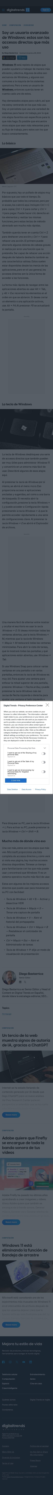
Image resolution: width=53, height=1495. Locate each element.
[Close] (48, 705)
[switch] (43, 753)
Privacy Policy (40, 789)
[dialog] (26, 747)
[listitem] (26, 748)
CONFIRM (15, 780)
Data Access (26, 789)
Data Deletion (12, 789)
